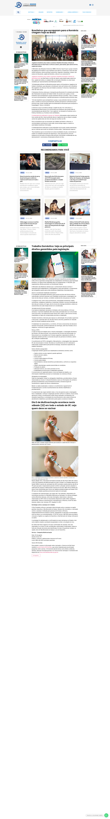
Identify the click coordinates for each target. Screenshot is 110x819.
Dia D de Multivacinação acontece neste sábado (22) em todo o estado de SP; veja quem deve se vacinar (21, 82)
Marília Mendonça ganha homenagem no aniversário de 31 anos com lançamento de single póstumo (55, 224)
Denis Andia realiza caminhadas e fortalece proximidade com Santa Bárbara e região (20, 98)
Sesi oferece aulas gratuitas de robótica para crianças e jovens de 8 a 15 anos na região (88, 46)
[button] (47, 144)
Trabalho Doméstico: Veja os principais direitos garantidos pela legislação (21, 65)
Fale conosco (87, 12)
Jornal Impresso (73, 12)
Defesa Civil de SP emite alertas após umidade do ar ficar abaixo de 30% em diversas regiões (79, 223)
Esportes (49, 12)
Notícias (31, 12)
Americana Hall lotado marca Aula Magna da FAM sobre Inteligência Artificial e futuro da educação (88, 63)
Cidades (41, 12)
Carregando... (36, 555)
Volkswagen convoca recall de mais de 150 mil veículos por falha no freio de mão (29, 223)
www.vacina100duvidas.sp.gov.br (49, 552)
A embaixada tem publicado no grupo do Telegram (46, 115)
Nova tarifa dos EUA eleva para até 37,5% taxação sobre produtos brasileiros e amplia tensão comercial (54, 178)
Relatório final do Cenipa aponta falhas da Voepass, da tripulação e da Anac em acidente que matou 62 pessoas (80, 178)
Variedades (59, 12)
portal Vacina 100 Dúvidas (44, 547)
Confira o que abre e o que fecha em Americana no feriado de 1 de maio (88, 96)
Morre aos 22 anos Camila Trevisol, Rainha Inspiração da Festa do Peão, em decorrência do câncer (88, 80)
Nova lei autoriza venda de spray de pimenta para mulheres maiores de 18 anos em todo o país (30, 178)
